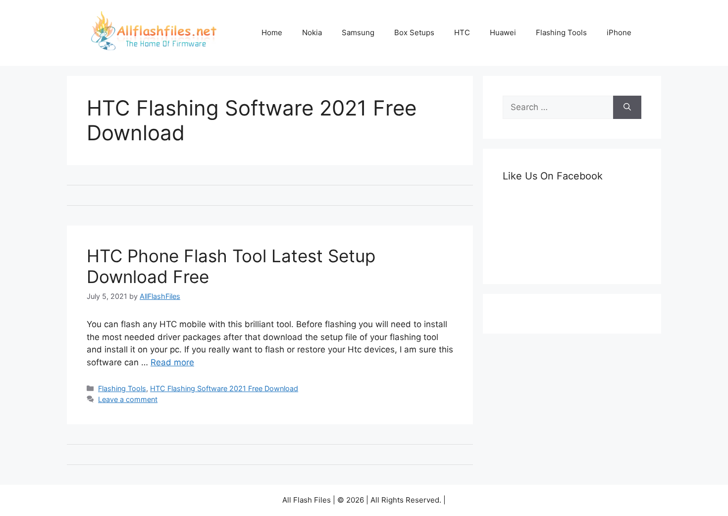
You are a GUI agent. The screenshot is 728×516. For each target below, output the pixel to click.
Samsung (358, 32)
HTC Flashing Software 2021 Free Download (224, 388)
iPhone (619, 32)
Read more (172, 362)
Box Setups (414, 32)
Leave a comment (127, 399)
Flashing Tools (561, 32)
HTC (462, 32)
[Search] (627, 107)
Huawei (503, 32)
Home (271, 32)
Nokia (312, 32)
